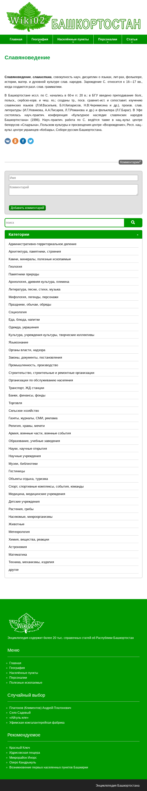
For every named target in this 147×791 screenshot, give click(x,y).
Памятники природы (24, 274)
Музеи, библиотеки (23, 464)
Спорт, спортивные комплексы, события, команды (46, 486)
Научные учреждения (25, 456)
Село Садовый (20, 712)
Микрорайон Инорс (23, 757)
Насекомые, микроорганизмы (30, 517)
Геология (15, 266)
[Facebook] (23, 141)
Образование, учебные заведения (34, 441)
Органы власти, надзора (27, 350)
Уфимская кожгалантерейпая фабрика (37, 722)
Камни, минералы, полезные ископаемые (40, 259)
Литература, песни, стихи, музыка (34, 289)
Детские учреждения (24, 501)
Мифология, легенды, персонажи (33, 297)
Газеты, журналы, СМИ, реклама (33, 418)
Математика (18, 554)
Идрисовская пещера (24, 752)
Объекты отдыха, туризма (28, 479)
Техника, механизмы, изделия (31, 562)
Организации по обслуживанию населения (41, 380)
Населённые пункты (73, 39)
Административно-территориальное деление (42, 244)
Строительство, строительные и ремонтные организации (51, 373)
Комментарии (130, 162)
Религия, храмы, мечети (27, 426)
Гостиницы (17, 471)
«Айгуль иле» (19, 717)
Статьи (132, 39)
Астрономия (18, 547)
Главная (16, 39)
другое (14, 570)
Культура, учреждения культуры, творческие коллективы (51, 335)
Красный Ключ (19, 747)
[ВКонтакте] (8, 141)
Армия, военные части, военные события (40, 433)
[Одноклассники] (15, 141)
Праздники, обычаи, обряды (30, 304)
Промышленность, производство (33, 365)
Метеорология (19, 532)
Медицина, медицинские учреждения (37, 494)
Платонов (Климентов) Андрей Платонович (40, 707)
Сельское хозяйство (24, 411)
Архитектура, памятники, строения (35, 251)
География (40, 39)
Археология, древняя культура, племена (39, 282)
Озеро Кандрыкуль (22, 762)
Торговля (15, 403)
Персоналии (107, 39)
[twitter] (31, 141)
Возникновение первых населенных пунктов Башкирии (48, 767)
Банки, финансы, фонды (27, 395)
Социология (18, 312)
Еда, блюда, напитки (24, 319)
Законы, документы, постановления (35, 357)
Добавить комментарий (27, 208)
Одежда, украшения (24, 327)
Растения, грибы (21, 509)
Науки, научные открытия (28, 448)
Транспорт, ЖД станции (26, 388)
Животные (16, 524)
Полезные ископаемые (25, 682)
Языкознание (18, 342)
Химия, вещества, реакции (29, 539)
